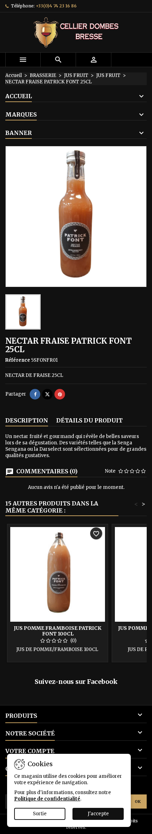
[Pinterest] (59, 394)
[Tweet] (47, 394)
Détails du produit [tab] (89, 420)
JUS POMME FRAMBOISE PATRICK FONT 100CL (57, 631)
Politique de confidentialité (47, 799)
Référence (17, 360)
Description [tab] (26, 420)
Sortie (40, 814)
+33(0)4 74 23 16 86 (56, 5)
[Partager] (35, 394)
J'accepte (98, 814)
